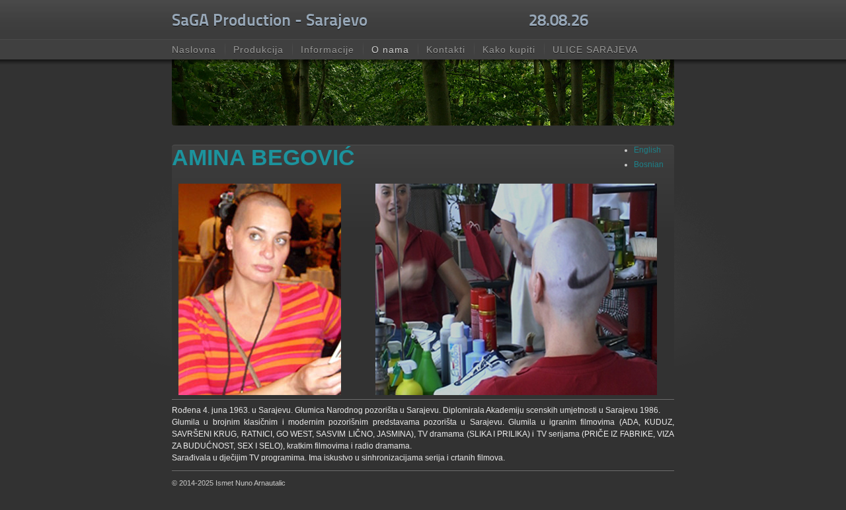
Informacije (327, 49)
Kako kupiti (508, 49)
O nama (390, 49)
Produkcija (258, 49)
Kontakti (445, 49)
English (647, 150)
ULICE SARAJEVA (595, 49)
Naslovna (194, 49)
